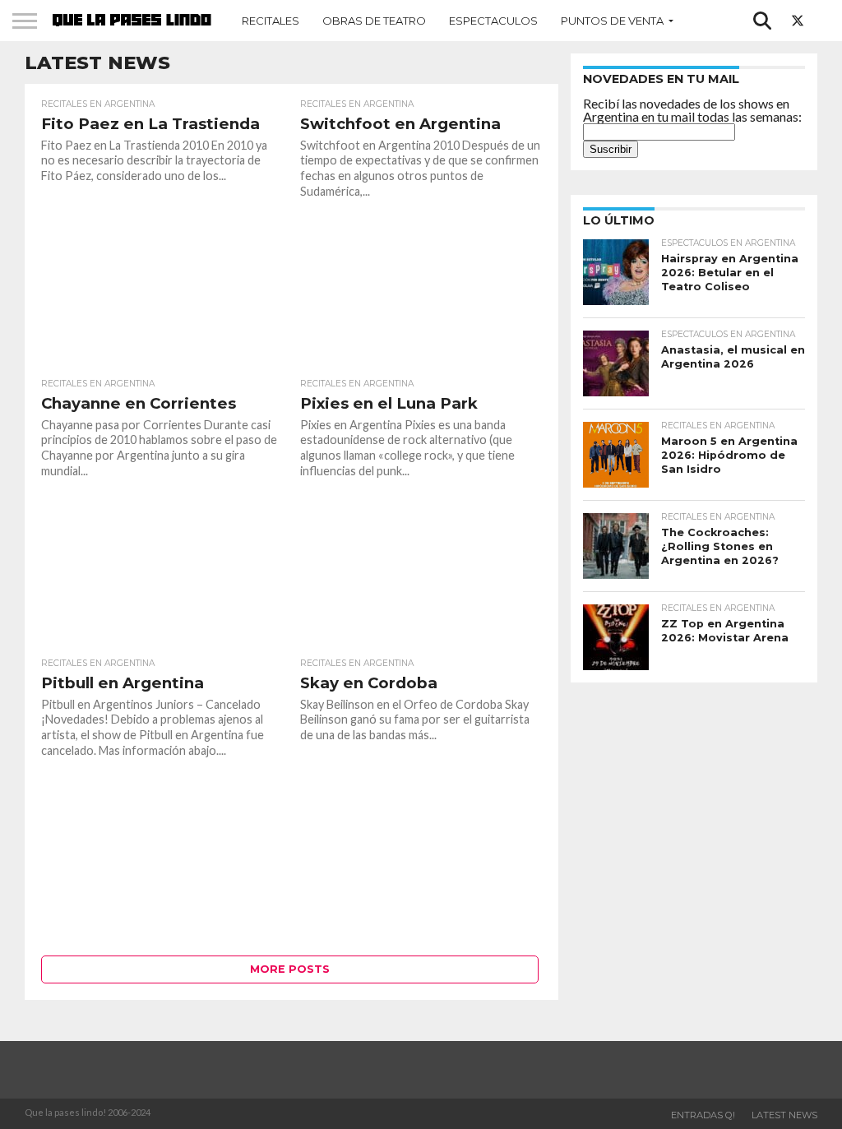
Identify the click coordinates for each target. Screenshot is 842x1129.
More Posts (290, 969)
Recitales (270, 20)
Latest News (784, 1115)
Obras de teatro (374, 20)
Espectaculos (493, 20)
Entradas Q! (703, 1115)
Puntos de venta (612, 20)
